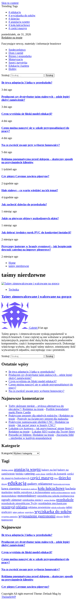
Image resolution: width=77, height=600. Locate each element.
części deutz (40, 474)
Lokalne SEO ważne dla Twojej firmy (53, 431)
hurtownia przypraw (61, 484)
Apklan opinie (7, 470)
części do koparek (56, 473)
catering (29, 473)
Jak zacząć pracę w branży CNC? (36, 425)
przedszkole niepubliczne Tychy (19, 503)
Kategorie (7, 453)
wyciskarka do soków (53, 511)
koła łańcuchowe (51, 488)
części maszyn (41, 477)
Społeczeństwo (17, 49)
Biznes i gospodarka (20, 56)
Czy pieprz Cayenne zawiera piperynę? (25, 176)
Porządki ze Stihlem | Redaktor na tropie (31, 434)
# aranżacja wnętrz (19, 21)
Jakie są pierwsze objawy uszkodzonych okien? (30, 218)
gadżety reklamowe (39, 483)
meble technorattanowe (60, 492)
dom (56, 478)
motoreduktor (9, 495)
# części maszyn (18, 28)
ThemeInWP (8, 596)
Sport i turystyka (18, 62)
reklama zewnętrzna (39, 507)
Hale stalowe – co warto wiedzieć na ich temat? (29, 190)
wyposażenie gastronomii (37, 516)
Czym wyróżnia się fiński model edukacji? (26, 113)
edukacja (17, 483)
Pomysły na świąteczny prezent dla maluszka (42, 418)
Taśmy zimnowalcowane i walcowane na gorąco (36, 296)
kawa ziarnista (10, 488)
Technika (14, 289)
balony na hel (49, 469)
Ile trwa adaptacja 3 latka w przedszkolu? (26, 82)
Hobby (12, 68)
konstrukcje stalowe (29, 489)
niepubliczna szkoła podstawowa (55, 495)
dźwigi (4, 484)
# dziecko (14, 18)
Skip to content (9, 2)
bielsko (20, 473)
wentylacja (29, 512)
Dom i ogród (16, 52)
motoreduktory (27, 495)
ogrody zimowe (11, 499)
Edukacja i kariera (19, 65)
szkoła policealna (58, 507)
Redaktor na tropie (11, 37)
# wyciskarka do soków (22, 15)
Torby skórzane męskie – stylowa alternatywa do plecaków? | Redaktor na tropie (36, 407)
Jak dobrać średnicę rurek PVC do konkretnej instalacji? (36, 232)
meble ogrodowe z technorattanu (31, 492)
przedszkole (65, 499)
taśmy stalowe (18, 512)
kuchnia (70, 488)
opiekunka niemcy (32, 499)
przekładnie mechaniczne (52, 503)
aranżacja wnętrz (27, 469)
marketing (7, 492)
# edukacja (15, 12)
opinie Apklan (50, 500)
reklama (21, 507)
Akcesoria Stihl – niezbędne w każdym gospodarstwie (41, 436)
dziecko (65, 477)
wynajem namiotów (9, 517)
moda (73, 492)
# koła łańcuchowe (19, 25)
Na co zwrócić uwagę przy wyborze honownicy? (30, 145)
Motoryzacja (16, 59)
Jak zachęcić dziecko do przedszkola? (24, 204)
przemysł (8, 507)
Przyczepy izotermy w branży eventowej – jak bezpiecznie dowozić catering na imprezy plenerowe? (36, 248)
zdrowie (59, 517)
